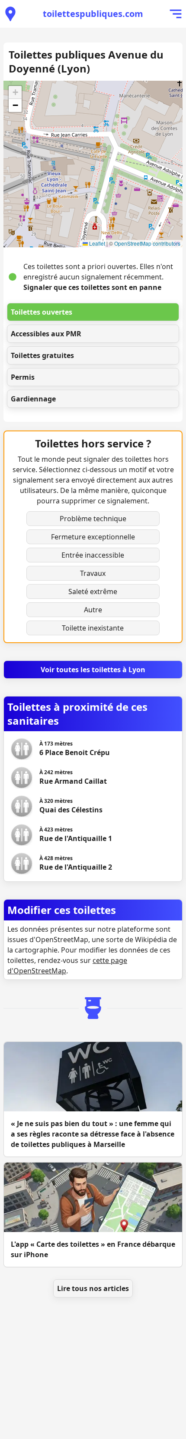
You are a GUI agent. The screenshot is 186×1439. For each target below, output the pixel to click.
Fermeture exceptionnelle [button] (93, 537)
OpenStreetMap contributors (147, 243)
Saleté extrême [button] (92, 591)
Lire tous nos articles (93, 1288)
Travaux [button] (93, 573)
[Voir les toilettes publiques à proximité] (10, 14)
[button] (15, 92)
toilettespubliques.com (93, 14)
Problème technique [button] (93, 518)
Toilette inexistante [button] (93, 628)
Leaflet (96, 243)
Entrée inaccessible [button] (92, 555)
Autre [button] (93, 609)
